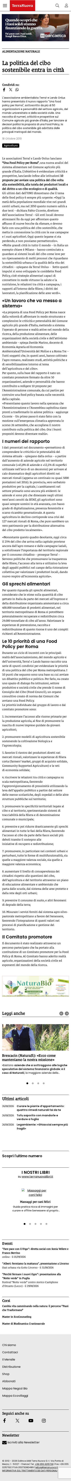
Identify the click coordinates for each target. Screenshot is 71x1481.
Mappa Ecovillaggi (15, 1396)
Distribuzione (11, 1367)
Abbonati (8, 1381)
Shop (5, 1374)
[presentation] (61, 1013)
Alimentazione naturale (21, 51)
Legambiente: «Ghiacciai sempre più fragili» (35, 1126)
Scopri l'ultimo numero (22, 1156)
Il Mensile (8, 1359)
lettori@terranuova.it (46, 1467)
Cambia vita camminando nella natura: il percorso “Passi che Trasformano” (35, 1308)
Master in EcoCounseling (16, 1316)
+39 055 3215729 (44, 1464)
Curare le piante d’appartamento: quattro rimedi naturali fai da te (33, 1108)
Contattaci (10, 1352)
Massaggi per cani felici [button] (35, 1201)
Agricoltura (11, 145)
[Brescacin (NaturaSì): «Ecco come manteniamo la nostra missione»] (35, 1037)
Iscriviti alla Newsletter (23, 1442)
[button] (5, 5)
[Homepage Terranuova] (22, 5)
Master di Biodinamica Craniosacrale (23, 1323)
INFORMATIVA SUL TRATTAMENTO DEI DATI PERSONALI (29, 1470)
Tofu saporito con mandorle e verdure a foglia (30, 1117)
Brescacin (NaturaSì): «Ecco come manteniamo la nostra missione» (29, 1057)
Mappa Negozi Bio (14, 1388)
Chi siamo (9, 1345)
